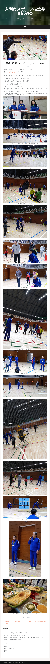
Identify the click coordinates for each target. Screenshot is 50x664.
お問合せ (6, 650)
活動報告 (28, 617)
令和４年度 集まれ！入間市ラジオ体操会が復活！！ (15, 635)
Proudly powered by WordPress (8, 662)
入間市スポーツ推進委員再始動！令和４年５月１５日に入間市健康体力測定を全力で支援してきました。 (25, 637)
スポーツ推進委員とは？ (9, 648)
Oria (19, 662)
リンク (5, 651)
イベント (6, 644)
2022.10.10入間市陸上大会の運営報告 (11, 633)
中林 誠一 (29, 66)
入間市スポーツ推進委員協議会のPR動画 (37, 621)
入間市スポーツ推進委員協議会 (25, 11)
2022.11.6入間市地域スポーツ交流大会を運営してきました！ (16, 632)
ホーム (5, 643)
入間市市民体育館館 (12, 72)
